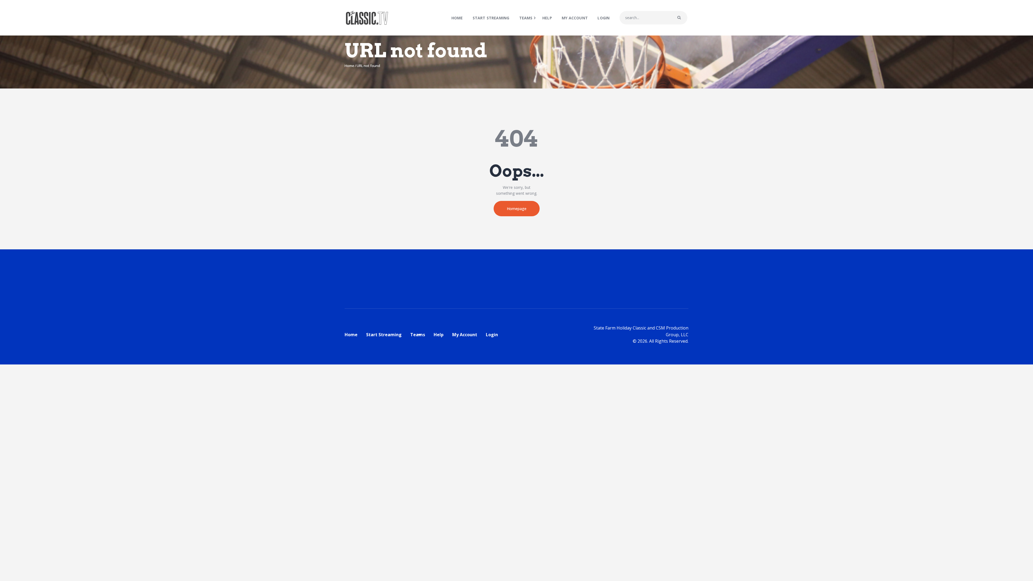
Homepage (516, 208)
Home (349, 65)
